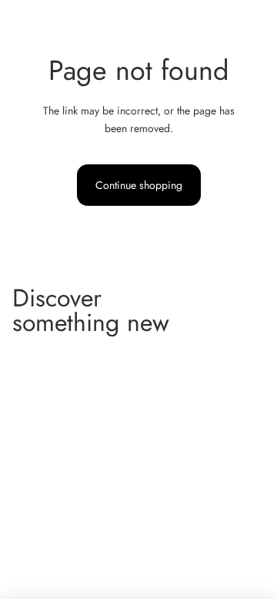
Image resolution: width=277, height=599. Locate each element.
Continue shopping (138, 185)
